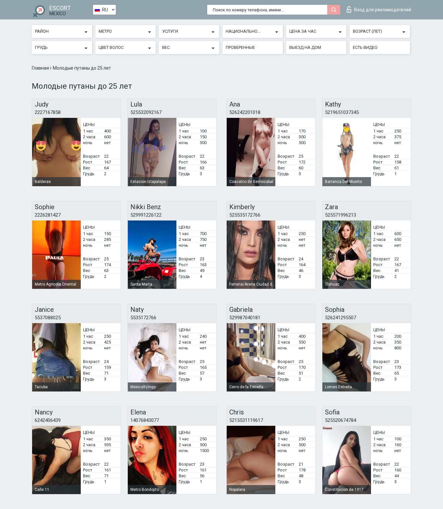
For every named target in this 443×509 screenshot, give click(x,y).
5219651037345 (342, 112)
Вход (382, 9)
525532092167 (146, 112)
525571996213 (340, 215)
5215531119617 (246, 420)
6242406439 (48, 420)
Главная (41, 68)
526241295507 (340, 318)
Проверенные (240, 47)
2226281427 (48, 215)
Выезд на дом (305, 47)
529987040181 (244, 318)
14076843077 (144, 420)
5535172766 (143, 318)
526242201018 (244, 112)
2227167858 (48, 112)
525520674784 (340, 420)
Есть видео (365, 47)
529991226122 (146, 215)
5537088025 (48, 318)
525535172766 (244, 215)
